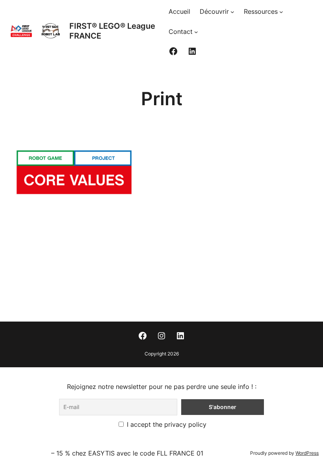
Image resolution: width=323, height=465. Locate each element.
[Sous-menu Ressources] (281, 12)
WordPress (307, 453)
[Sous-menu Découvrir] (232, 12)
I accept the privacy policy (165, 424)
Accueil (179, 11)
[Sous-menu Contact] (196, 32)
